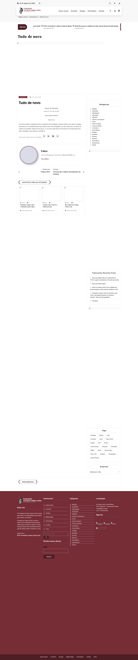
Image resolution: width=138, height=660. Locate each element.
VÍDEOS (94, 117)
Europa (106, 443)
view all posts (45, 159)
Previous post (46, 169)
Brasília (101, 435)
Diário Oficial (109, 439)
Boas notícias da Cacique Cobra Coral (72, 205)
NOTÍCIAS (95, 115)
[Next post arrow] (83, 172)
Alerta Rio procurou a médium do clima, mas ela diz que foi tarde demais (83, 26)
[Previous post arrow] (19, 172)
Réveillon (102, 454)
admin (23, 202)
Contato (101, 11)
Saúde (94, 145)
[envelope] (53, 136)
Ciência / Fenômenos (98, 119)
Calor (108, 435)
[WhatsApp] (57, 136)
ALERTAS (95, 111)
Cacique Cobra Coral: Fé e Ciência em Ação (50, 205)
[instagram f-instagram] (109, 3)
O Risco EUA (45, 172)
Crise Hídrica (96, 130)
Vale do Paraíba (95, 458)
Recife (99, 450)
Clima (94, 122)
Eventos (94, 136)
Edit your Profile (67, 155)
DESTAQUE (95, 113)
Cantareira (93, 439)
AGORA (94, 109)
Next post (55, 169)
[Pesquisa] (110, 11)
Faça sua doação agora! (99, 284)
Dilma (101, 439)
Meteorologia (49, 517)
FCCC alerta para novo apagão (117, 26)
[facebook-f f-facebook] (114, 3)
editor (44, 151)
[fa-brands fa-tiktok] (119, 3)
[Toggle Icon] (118, 11)
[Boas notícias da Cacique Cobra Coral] (73, 194)
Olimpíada (104, 446)
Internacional (96, 143)
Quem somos (63, 11)
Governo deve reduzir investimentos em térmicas (66, 173)
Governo (94, 138)
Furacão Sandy (94, 446)
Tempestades (112, 454)
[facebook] (44, 136)
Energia (94, 132)
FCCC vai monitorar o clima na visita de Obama (44, 26)
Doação (82, 11)
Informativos (92, 11)
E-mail (45, 547)
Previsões (95, 301)
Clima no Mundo (97, 126)
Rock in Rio (94, 454)
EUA (99, 443)
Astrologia (93, 435)
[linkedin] (48, 136)
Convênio (74, 11)
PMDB (92, 450)
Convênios (95, 128)
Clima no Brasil (96, 124)
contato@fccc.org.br (101, 508)
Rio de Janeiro (108, 450)
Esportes (94, 134)
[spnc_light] (115, 11)
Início (47, 529)
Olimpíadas (114, 446)
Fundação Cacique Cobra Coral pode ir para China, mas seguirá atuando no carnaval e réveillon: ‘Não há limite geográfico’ (28, 206)
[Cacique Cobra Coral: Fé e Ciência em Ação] (51, 194)
